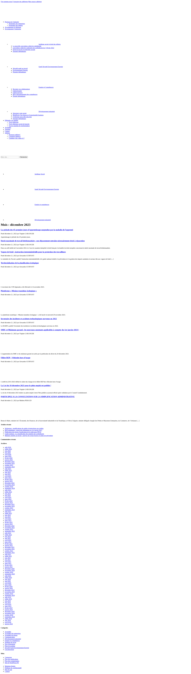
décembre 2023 (9, 504)
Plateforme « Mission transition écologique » (19, 291)
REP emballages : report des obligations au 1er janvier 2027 (23, 430)
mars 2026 (8, 456)
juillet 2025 (8, 470)
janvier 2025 (9, 481)
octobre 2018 (9, 615)
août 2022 (8, 533)
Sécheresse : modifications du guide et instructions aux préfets (24, 428)
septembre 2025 (10, 467)
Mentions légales (10, 666)
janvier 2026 (9, 460)
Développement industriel (13, 639)
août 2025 (8, 469)
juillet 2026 (8, 449)
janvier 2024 (9, 502)
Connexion (8, 657)
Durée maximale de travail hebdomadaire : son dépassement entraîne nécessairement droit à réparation (43, 241)
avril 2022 (8, 540)
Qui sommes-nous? (7, 1)
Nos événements (10, 644)
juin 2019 (8, 601)
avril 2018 (8, 622)
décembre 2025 (9, 461)
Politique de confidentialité (13, 668)
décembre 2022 (9, 526)
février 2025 (8, 479)
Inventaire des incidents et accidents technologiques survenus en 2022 (29, 319)
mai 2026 (8, 452)
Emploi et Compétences (12, 640)
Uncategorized (9, 649)
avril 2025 (8, 476)
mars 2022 (8, 542)
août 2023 (8, 511)
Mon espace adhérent (35, 1)
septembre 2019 (10, 595)
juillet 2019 (8, 599)
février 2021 (8, 565)
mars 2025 (8, 477)
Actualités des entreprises (13, 633)
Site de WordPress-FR (12, 663)
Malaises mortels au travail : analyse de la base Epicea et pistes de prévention (29, 435)
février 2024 (8, 501)
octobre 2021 (9, 551)
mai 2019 (8, 602)
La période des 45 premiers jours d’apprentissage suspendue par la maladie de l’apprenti (37, 230)
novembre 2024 (10, 485)
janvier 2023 (9, 524)
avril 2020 (8, 583)
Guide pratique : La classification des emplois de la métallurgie (24, 434)
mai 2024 (8, 495)
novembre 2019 (10, 592)
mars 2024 (8, 499)
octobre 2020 (9, 572)
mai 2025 (8, 474)
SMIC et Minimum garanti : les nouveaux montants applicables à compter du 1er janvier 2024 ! (40, 330)
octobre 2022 (9, 529)
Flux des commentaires (12, 661)
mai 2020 (8, 581)
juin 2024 (8, 494)
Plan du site (8, 670)
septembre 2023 (10, 510)
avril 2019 (8, 604)
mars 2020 (8, 585)
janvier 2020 (9, 588)
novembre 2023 (10, 506)
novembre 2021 (10, 549)
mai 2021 (8, 560)
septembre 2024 (10, 488)
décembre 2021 (9, 547)
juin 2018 (8, 620)
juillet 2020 (8, 577)
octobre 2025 (9, 465)
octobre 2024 (9, 486)
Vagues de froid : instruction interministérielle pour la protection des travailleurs (33, 252)
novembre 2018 (10, 613)
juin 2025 (8, 472)
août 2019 (8, 597)
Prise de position (10, 646)
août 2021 (8, 554)
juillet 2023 (8, 513)
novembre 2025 (10, 463)
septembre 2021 (10, 552)
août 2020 (8, 576)
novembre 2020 (10, 570)
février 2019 (8, 608)
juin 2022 (8, 536)
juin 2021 (8, 558)
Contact (7, 671)
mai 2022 (8, 538)
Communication (10, 637)
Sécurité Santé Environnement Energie (17, 648)
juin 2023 (8, 515)
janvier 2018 (9, 624)
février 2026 (8, 458)
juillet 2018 (8, 618)
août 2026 (8, 447)
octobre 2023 (9, 508)
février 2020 (8, 586)
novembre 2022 (10, 527)
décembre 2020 (9, 568)
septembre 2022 (10, 531)
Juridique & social (10, 642)
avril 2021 (8, 561)
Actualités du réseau (11, 635)
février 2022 (8, 544)
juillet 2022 (8, 535)
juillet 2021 (8, 556)
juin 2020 (8, 579)
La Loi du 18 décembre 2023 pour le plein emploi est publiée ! (26, 385)
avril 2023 (8, 519)
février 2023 (8, 522)
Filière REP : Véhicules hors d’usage (15, 358)
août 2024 (8, 490)
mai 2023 (8, 517)
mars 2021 (8, 563)
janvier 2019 (9, 610)
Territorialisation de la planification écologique (20, 263)
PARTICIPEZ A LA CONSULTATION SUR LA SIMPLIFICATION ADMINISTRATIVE (38, 397)
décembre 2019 (9, 590)
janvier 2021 (9, 567)
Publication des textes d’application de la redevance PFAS (23, 432)
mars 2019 (8, 606)
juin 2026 (8, 451)
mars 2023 (8, 520)
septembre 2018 (10, 617)
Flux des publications (11, 659)
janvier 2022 (9, 545)
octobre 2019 (9, 593)
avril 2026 (8, 454)
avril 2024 (8, 497)
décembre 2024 (9, 483)
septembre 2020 (10, 574)
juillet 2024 (8, 492)
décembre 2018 (9, 611)
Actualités (8, 632)
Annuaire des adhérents (20, 1)
